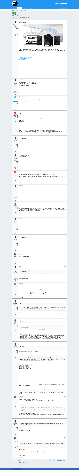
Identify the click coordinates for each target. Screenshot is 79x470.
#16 (65, 319)
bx (17, 292)
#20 (65, 437)
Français (19, 468)
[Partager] (65, 21)
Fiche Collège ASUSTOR (22, 59)
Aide (61, 468)
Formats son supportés (22, 55)
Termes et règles (49, 468)
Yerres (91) (16, 106)
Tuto (19, 56)
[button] (29, 8)
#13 (65, 266)
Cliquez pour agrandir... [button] (42, 309)
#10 (65, 218)
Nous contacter (44, 468)
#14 (65, 283)
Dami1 (13, 15)
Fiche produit (21, 54)
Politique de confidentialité (56, 468)
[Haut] (65, 469)
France (17, 90)
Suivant (19, 19)
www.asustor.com (16, 33)
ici (30, 335)
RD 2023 (16, 468)
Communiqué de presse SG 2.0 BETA (24, 58)
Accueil (63, 468)
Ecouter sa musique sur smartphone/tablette (25, 57)
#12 (65, 253)
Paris (17, 262)
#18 (65, 396)
